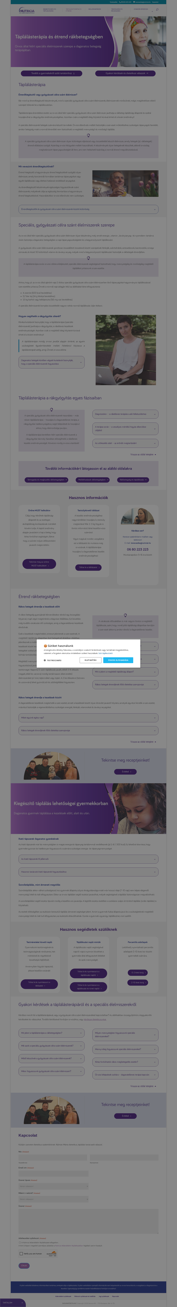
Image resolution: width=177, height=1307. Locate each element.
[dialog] (88, 653)
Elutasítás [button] (90, 660)
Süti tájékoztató (105, 653)
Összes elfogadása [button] (118, 660)
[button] (52, 660)
